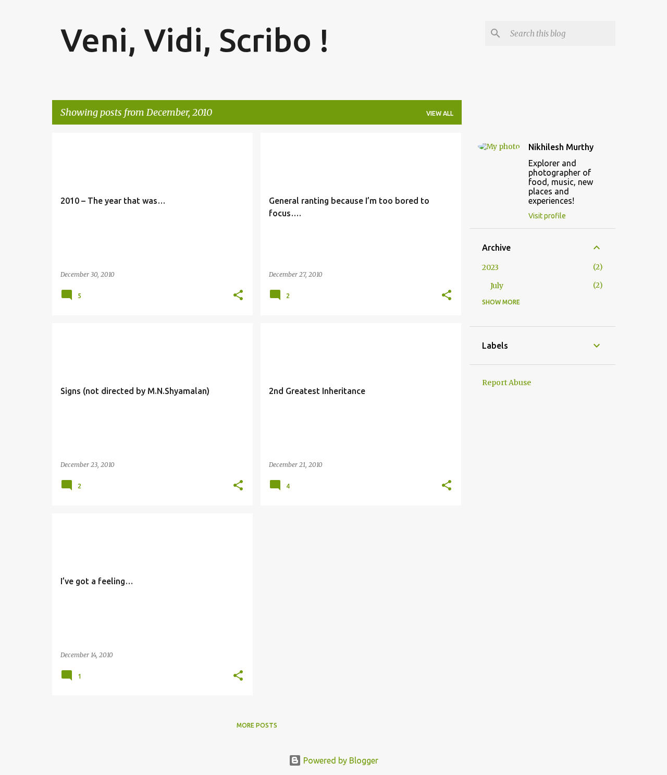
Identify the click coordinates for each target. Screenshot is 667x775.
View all (439, 113)
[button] (238, 296)
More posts (257, 725)
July (496, 285)
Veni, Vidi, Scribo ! (194, 39)
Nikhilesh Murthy (561, 147)
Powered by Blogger (339, 760)
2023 (490, 267)
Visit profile (547, 216)
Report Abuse (506, 382)
